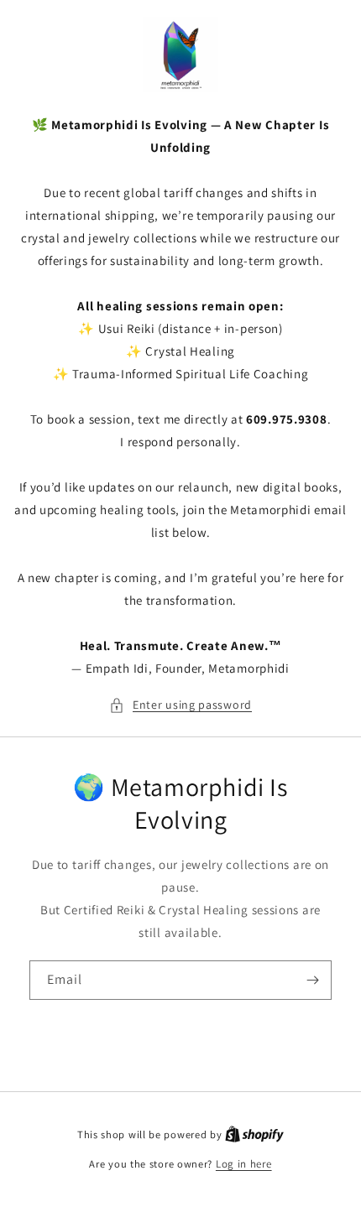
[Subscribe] (312, 980)
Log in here (244, 1164)
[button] (180, 705)
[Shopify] (254, 1134)
